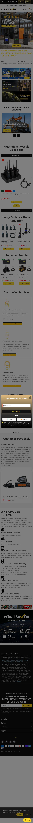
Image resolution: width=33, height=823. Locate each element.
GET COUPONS (16, 411)
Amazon (25, 419)
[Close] (30, 397)
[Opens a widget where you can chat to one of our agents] (27, 820)
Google (10, 419)
